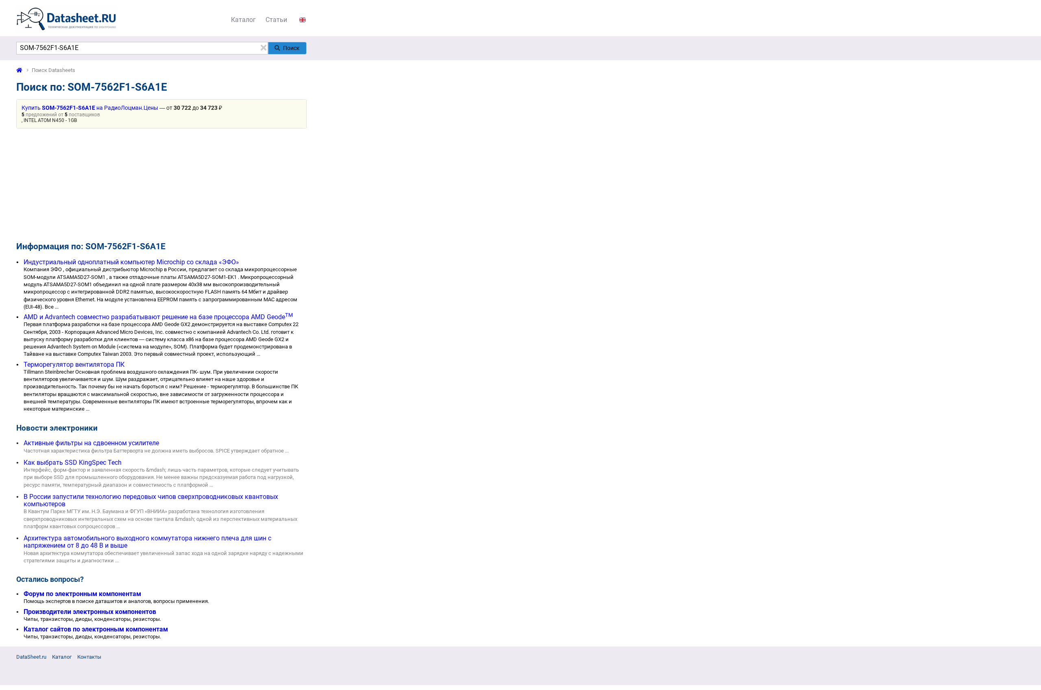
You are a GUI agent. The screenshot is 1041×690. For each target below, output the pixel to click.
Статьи (276, 20)
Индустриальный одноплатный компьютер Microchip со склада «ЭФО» (131, 262)
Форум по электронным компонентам (82, 594)
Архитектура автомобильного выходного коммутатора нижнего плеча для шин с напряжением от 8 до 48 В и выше (147, 541)
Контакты (89, 657)
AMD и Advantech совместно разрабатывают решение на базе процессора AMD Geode (158, 317)
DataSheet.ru (31, 657)
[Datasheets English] (302, 20)
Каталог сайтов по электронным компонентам (96, 629)
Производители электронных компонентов (90, 612)
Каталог (243, 20)
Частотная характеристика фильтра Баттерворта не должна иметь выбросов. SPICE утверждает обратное (154, 451)
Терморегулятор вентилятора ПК (74, 364)
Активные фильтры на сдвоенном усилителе (91, 443)
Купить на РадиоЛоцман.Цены (90, 107)
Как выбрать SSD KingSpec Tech (73, 462)
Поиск (291, 48)
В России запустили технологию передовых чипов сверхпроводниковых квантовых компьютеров (151, 500)
